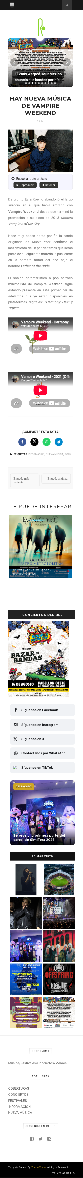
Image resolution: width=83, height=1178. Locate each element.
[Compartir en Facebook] (22, 442)
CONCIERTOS (18, 1094)
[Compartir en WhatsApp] (47, 442)
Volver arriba (62, 1173)
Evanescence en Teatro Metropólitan (32, 571)
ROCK (68, 454)
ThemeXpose (38, 1167)
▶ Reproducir (25, 185)
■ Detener (49, 185)
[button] (26, 83)
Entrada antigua (57, 478)
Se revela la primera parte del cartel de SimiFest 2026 (23, 953)
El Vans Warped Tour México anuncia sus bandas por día (57, 1019)
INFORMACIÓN (36, 454)
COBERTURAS (18, 1088)
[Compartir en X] (34, 442)
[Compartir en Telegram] (59, 442)
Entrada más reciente (21, 480)
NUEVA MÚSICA (54, 454)
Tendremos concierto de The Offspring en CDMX (57, 986)
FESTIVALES (17, 1101)
